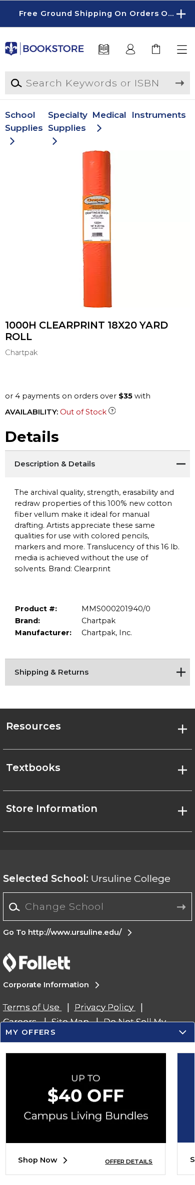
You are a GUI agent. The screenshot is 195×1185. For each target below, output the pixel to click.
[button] (97, 13)
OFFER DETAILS (128, 1161)
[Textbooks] (104, 49)
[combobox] (97, 907)
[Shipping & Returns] (97, 671)
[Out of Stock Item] (112, 411)
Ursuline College (86, 878)
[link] (156, 49)
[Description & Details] (97, 463)
